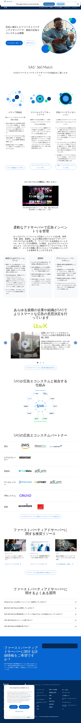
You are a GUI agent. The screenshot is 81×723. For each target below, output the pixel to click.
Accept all (13, 707)
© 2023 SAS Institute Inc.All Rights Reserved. (49, 716)
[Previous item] (5, 342)
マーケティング (43, 7)
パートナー (67, 7)
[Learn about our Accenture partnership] (25, 505)
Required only (24, 707)
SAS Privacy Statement (26, 696)
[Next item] (75, 342)
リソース (74, 7)
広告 (51, 7)
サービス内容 (58, 7)
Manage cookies (19, 711)
